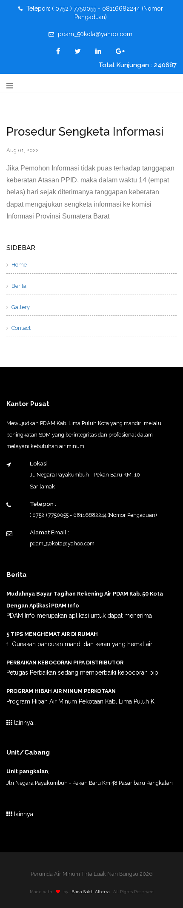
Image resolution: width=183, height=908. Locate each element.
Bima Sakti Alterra (90, 891)
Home (18, 264)
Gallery (20, 307)
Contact (20, 328)
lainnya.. (24, 722)
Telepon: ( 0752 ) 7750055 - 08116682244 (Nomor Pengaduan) (94, 12)
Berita (18, 286)
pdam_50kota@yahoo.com (94, 34)
